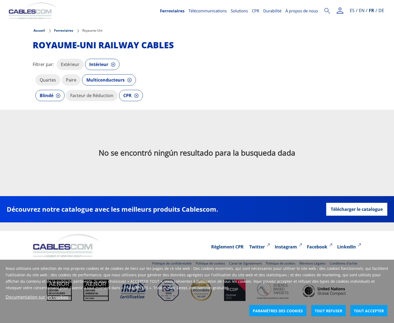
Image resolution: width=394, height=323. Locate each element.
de (381, 10)
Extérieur (70, 64)
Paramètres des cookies (278, 310)
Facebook (317, 247)
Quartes (48, 80)
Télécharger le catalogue (357, 209)
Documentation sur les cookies (37, 297)
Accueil (39, 30)
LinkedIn (346, 247)
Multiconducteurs (105, 80)
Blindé (46, 95)
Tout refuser (328, 310)
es (352, 10)
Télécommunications (207, 10)
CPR (255, 10)
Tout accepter (369, 310)
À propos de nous (301, 10)
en (362, 10)
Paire (71, 80)
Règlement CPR (227, 247)
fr (371, 10)
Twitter (257, 247)
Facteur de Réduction (91, 95)
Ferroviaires (172, 10)
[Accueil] (81, 10)
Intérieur (98, 64)
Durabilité (272, 10)
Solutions (239, 10)
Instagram (286, 247)
